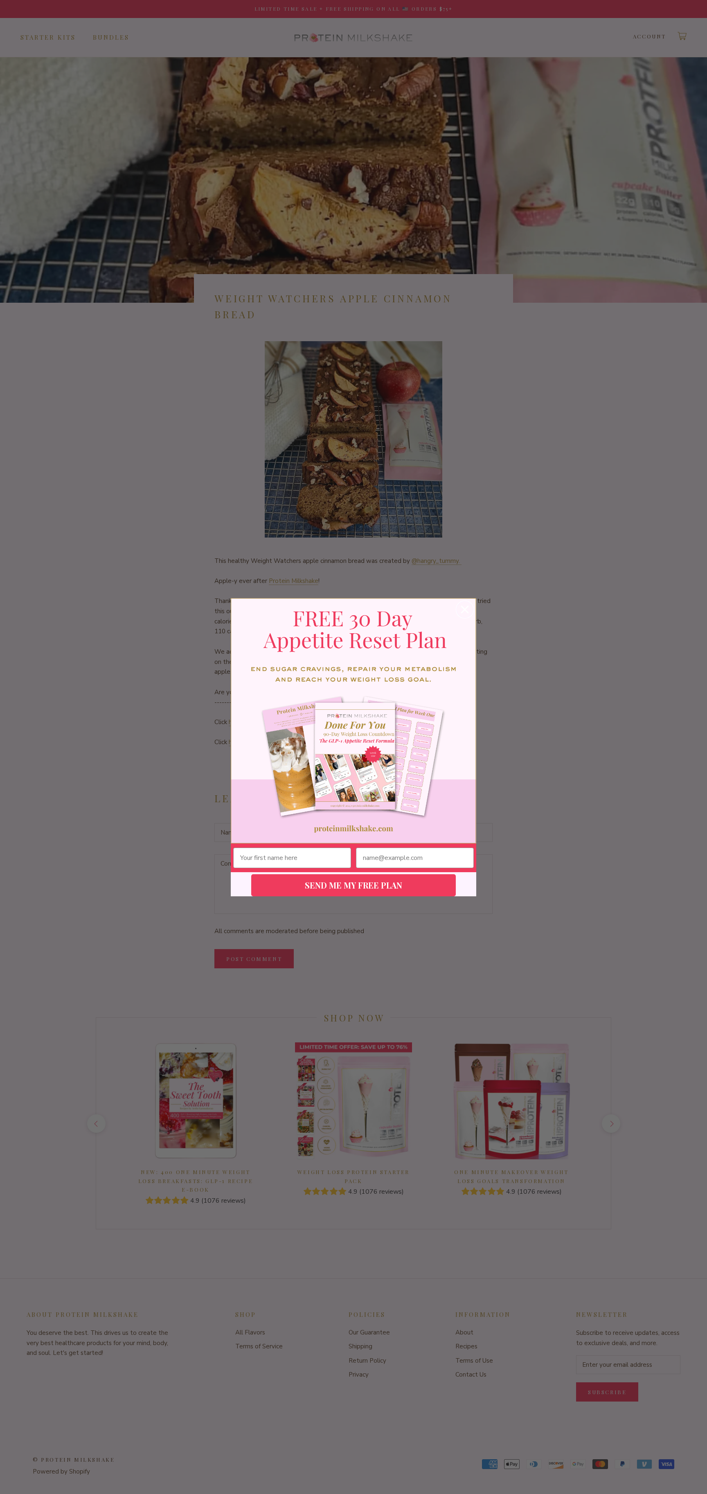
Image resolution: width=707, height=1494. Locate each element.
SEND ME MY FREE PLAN (353, 885)
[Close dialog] (465, 609)
